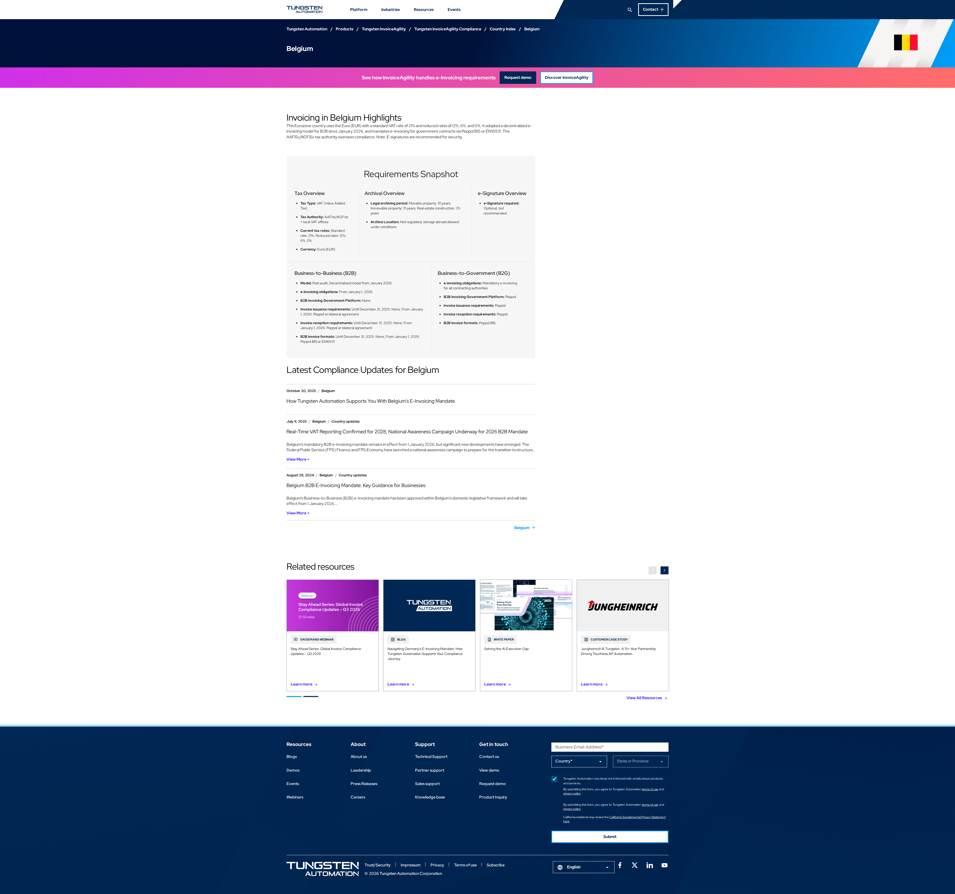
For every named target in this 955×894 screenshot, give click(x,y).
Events (454, 9)
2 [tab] (311, 696)
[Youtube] (664, 864)
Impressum (411, 865)
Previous (653, 570)
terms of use (650, 789)
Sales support (427, 783)
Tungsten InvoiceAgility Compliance (447, 29)
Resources (424, 9)
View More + (298, 459)
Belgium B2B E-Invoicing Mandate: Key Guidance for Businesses (356, 485)
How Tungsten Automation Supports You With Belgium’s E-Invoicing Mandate (370, 401)
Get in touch (493, 744)
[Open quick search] (629, 9)
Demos (292, 770)
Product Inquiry (493, 797)
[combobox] (584, 867)
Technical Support (431, 756)
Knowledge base (430, 797)
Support (425, 744)
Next (664, 570)
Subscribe (496, 865)
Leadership (361, 770)
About (358, 744)
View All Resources (644, 697)
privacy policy (571, 793)
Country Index (503, 29)
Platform (358, 9)
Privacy (437, 865)
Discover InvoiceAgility (566, 77)
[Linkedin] (650, 864)
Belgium (521, 527)
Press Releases (364, 783)
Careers (358, 797)
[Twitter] (635, 864)
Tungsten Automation (306, 29)
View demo (489, 770)
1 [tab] (294, 696)
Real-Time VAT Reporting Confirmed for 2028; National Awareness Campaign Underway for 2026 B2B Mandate (407, 431)
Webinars (294, 797)
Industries (390, 9)
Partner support (429, 770)
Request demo (517, 77)
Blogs (291, 756)
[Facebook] (620, 864)
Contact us (489, 756)
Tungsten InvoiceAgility (384, 29)
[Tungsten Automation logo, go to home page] (322, 869)
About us (359, 756)
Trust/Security (378, 865)
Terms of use (465, 865)
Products (344, 29)
